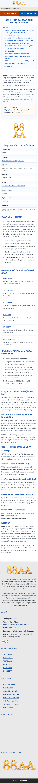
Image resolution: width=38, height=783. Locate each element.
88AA (15, 619)
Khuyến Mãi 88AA (9, 339)
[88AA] (19, 3)
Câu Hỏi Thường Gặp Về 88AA (14, 48)
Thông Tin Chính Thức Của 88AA (15, 33)
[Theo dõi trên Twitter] (3, 641)
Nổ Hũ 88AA (7, 327)
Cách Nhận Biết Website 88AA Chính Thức (18, 40)
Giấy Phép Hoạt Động (11, 701)
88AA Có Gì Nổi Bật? (11, 35)
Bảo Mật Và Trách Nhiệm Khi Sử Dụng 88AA (19, 46)
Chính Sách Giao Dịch (11, 698)
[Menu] (35, 3)
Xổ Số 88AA (7, 315)
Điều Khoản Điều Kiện (11, 694)
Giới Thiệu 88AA (9, 684)
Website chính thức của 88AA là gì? (17, 53)
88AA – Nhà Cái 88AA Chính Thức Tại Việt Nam (18, 30)
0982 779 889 (6, 178)
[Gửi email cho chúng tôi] (6, 641)
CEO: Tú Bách (8, 708)
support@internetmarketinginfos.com (13, 185)
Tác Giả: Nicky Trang (10, 704)
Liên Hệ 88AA (8, 688)
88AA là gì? (10, 51)
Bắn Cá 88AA (7, 302)
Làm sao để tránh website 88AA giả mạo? (19, 61)
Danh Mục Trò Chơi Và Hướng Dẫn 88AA (18, 38)
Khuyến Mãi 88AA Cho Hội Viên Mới (16, 43)
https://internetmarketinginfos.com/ (16, 110)
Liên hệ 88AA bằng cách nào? (16, 63)
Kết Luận (8, 66)
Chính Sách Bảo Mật (10, 691)
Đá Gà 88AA (7, 668)
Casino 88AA (7, 278)
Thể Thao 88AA (8, 290)
